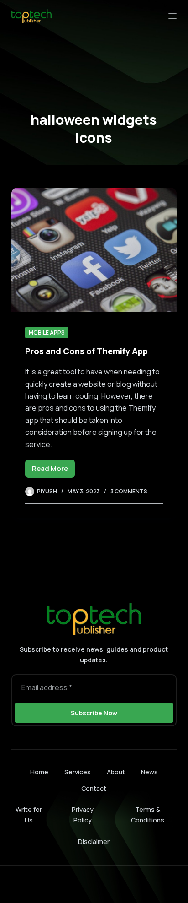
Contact (93, 788)
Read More (53, 471)
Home (39, 772)
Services (77, 772)
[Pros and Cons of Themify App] (94, 250)
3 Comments (128, 491)
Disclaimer (94, 841)
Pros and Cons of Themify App (86, 351)
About (116, 772)
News (149, 772)
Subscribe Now (94, 712)
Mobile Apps (47, 332)
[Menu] (172, 16)
